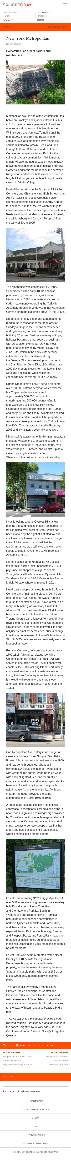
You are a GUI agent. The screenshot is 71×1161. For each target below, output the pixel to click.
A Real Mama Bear (12, 1060)
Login (17, 1091)
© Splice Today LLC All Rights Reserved (36, 1152)
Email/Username (11, 12)
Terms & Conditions (37, 1143)
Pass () (44, 12)
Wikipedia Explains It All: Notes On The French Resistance (30, 1056)
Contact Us (36, 1101)
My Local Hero (61, 1060)
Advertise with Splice (36, 1109)
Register (7, 1091)
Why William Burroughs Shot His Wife (20, 1064)
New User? (8, 20)
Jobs (36, 1118)
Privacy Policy (36, 1135)
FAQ (36, 1126)
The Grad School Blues (57, 1056)
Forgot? (46, 12)
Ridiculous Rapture (59, 1064)
